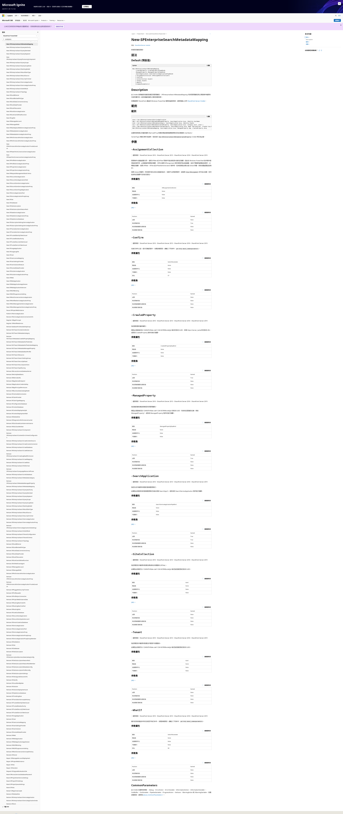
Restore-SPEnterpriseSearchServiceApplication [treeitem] (20, 797)
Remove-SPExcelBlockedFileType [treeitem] (16, 547)
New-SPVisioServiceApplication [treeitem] (15, 271)
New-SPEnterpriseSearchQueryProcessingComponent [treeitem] (20, 58)
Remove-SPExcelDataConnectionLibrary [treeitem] (18, 550)
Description (309, 39)
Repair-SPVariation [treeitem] (12, 768)
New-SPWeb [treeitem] (10, 278)
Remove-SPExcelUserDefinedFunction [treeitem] (17, 560)
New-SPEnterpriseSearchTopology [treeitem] (16, 92)
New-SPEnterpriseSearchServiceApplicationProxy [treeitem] (21, 85)
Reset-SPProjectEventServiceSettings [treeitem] (17, 778)
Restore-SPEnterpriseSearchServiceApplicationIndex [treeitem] (22, 800)
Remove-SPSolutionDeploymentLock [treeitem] (17, 690)
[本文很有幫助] (319, 50)
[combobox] (20, 35)
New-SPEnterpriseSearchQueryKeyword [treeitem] (18, 54)
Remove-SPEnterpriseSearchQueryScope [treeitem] (18, 499)
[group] (171, 124)
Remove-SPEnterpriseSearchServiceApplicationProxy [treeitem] (22, 522)
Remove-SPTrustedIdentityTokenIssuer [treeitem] (17, 703)
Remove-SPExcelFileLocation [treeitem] (14, 557)
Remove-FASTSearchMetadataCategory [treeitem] (18, 333)
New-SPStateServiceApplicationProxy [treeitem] (17, 216)
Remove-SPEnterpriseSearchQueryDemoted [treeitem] (19, 493)
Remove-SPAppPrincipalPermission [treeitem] (16, 387)
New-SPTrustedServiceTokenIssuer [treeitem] (16, 245)
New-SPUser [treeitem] (10, 255)
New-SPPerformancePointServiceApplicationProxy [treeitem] (21, 141)
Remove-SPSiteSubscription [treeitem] (14, 652)
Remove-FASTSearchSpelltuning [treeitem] (16, 368)
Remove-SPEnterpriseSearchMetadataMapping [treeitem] (20, 486)
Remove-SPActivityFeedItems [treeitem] (14, 374)
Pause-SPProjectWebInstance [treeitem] (15, 310)
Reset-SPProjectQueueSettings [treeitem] (15, 784)
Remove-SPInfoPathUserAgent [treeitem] (15, 563)
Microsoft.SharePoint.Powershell (155, 34)
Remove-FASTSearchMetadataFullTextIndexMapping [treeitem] (22, 345)
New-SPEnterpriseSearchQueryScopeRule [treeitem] (18, 66)
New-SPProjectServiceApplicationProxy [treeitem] (17, 170)
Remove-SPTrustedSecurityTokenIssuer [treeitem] (18, 709)
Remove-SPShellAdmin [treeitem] (13, 642)
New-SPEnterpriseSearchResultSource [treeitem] (17, 75)
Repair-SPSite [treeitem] (10, 765)
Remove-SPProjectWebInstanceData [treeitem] (17, 599)
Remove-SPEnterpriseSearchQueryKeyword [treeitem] (19, 496)
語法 (307, 37)
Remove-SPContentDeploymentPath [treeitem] (17, 413)
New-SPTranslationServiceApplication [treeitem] (17, 229)
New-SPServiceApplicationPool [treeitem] (15, 193)
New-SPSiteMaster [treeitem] (11, 203)
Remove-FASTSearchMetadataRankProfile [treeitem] (18, 352)
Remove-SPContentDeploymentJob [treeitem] (16, 410)
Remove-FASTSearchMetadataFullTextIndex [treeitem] (19, 342)
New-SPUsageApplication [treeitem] (14, 248)
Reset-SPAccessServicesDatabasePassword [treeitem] (19, 774)
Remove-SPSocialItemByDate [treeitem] (14, 683)
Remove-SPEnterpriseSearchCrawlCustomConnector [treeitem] (22, 444)
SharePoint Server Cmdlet (196, 101)
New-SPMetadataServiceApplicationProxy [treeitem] (18, 134)
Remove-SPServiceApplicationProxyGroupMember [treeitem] (21, 638)
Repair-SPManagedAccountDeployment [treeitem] (18, 758)
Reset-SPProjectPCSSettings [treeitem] (14, 781)
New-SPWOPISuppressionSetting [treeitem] (16, 294)
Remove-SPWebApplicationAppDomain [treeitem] (18, 742)
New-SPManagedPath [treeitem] (12, 124)
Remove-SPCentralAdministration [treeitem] (16, 394)
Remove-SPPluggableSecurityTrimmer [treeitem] (17, 590)
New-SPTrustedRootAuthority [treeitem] (15, 238)
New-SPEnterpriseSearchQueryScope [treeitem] (17, 62)
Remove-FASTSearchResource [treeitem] (15, 355)
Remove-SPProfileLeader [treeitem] (13, 593)
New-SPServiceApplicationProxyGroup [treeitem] (17, 196)
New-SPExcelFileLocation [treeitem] (13, 108)
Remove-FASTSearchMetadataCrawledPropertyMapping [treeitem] (20, 337)
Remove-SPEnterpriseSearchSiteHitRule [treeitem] (18, 531)
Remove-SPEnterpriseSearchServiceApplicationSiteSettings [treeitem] (21, 527)
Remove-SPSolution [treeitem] (12, 686)
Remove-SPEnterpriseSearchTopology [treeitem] (17, 541)
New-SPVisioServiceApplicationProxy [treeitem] (17, 274)
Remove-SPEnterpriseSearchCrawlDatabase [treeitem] (19, 447)
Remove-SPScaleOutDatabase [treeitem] (15, 612)
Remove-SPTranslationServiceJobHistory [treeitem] (18, 699)
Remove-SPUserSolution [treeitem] (13, 729)
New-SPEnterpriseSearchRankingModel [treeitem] (18, 69)
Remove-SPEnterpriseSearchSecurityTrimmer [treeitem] (19, 516)
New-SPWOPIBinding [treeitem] (12, 291)
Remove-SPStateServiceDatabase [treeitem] (16, 693)
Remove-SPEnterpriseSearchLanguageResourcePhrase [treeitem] (20, 470)
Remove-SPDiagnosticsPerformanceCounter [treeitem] (19, 420)
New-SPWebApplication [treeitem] (13, 281)
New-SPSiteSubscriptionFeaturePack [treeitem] (17, 209)
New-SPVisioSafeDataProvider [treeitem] (15, 268)
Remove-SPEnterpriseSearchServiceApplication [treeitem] (20, 519)
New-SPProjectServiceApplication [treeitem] (16, 167)
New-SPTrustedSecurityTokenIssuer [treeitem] (17, 242)
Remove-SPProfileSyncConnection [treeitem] (16, 596)
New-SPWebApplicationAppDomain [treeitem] (17, 284)
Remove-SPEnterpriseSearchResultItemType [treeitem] (19, 509)
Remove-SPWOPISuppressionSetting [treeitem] (17, 748)
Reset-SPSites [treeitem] (10, 787)
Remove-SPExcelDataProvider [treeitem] (15, 554)
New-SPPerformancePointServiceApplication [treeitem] (19, 137)
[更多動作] (210, 33)
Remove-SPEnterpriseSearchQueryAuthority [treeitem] (19, 490)
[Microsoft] (3, 15)
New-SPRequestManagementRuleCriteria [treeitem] (18, 173)
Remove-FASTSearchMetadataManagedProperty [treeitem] (20, 348)
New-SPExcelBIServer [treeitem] (12, 95)
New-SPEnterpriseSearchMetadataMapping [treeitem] (19, 44)
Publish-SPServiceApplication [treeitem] (15, 313)
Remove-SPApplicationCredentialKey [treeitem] (17, 384)
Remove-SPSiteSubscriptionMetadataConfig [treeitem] (19, 667)
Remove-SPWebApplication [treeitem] (14, 739)
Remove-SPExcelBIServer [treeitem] (13, 544)
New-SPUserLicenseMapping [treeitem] (15, 258)
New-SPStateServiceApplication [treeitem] (15, 212)
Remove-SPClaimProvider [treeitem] (13, 397)
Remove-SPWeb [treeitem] (11, 735)
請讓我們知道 (59, 26)
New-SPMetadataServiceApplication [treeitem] (17, 131)
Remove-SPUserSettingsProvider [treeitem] (16, 725)
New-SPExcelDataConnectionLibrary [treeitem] (17, 102)
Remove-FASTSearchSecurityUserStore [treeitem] (17, 365)
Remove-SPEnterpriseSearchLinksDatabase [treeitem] (19, 474)
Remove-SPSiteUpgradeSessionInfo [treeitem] (17, 677)
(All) (132, 208)
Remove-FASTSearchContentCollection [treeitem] (17, 330)
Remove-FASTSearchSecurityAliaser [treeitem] (17, 361)
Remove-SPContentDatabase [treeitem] (14, 407)
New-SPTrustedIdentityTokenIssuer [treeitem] (16, 235)
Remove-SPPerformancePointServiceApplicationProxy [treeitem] (19, 578)
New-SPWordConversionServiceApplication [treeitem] (19, 297)
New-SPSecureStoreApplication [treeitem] (15, 177)
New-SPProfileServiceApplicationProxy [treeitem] (17, 164)
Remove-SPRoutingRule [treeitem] (13, 609)
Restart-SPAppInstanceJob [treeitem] (14, 791)
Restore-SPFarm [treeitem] (11, 804)
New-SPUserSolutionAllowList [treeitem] (15, 265)
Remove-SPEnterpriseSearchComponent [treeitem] (18, 430)
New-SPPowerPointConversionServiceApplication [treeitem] (20, 152)
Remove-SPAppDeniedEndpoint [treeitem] (15, 381)
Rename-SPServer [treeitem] (11, 755)
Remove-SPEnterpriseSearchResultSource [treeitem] (18, 512)
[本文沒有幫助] (321, 50)
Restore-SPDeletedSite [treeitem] (13, 794)
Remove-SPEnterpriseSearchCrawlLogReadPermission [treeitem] (19, 455)
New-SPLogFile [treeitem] (10, 118)
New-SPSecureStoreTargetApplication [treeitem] (17, 190)
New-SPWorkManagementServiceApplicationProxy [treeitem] (21, 307)
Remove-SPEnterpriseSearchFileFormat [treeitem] (18, 466)
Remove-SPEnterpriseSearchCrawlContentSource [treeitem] (21, 441)
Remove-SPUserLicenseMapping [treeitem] (16, 722)
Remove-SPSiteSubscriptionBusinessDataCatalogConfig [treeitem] (20, 656)
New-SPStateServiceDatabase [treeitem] (15, 219)
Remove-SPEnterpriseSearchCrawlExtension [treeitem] (19, 450)
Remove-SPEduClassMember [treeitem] (15, 426)
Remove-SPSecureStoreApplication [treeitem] (16, 616)
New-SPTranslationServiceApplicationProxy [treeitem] (19, 232)
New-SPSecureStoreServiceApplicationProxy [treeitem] (19, 186)
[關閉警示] (339, 3)
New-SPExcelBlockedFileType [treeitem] (15, 98)
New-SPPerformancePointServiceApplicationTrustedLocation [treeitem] (22, 146)
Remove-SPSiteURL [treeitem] (12, 680)
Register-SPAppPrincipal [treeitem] (13, 320)
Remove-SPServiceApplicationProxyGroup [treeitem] (18, 635)
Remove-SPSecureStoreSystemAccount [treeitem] (17, 619)
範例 (307, 42)
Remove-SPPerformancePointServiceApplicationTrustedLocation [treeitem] (22, 584)
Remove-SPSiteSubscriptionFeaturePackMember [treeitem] (20, 663)
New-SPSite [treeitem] (9, 199)
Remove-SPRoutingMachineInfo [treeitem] (15, 603)
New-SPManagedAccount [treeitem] (14, 121)
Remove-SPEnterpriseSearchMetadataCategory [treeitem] (20, 478)
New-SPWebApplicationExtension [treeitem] (16, 287)
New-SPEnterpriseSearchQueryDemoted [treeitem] (18, 50)
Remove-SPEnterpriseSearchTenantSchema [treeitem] (19, 537)
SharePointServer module (142, 45)
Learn (133, 34)
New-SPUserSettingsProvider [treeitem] (15, 261)
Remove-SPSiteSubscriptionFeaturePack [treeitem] (18, 660)
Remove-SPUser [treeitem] (11, 719)
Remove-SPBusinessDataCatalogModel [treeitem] (17, 391)
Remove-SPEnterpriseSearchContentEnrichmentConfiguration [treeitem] (21, 435)
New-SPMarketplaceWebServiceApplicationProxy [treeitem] (20, 128)
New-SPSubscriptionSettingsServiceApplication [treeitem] (20, 222)
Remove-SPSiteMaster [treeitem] (12, 648)
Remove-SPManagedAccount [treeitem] (15, 567)
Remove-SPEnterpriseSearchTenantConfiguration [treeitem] (21, 534)
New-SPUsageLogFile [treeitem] (12, 251)
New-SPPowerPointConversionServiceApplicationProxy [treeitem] (21, 156)
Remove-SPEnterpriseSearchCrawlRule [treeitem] (17, 462)
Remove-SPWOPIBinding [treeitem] (13, 745)
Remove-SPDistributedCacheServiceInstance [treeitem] (19, 423)
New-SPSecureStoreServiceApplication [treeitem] (17, 183)
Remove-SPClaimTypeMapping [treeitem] (15, 400)
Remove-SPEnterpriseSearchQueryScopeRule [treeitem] (19, 503)
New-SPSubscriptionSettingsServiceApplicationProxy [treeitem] (22, 225)
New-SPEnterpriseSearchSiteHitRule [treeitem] (17, 88)
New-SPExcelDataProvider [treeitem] (14, 105)
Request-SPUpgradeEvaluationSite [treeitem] (16, 771)
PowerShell (140, 34)
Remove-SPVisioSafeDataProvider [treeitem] (16, 732)
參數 (307, 44)
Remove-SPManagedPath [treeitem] (13, 570)
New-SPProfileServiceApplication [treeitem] (16, 160)
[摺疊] (37, 32)
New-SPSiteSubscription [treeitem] (13, 206)
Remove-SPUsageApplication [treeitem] (15, 716)
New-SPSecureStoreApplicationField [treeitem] (17, 180)
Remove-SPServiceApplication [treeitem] (15, 625)
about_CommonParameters (152, 795)
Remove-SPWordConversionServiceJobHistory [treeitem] (19, 752)
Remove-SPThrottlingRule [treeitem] (14, 696)
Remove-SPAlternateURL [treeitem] (13, 378)
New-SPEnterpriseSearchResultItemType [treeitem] (18, 72)
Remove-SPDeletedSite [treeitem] (13, 417)
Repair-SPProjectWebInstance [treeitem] (15, 761)
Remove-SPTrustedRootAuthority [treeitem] (16, 706)
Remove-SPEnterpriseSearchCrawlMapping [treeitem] (19, 459)
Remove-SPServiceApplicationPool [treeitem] (16, 629)
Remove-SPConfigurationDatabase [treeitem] (16, 404)
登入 (339, 15)
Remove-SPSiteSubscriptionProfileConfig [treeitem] (18, 670)
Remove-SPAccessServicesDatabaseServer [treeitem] (18, 371)
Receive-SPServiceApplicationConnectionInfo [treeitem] (19, 317)
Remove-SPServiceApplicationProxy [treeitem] (16, 632)
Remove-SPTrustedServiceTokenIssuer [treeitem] (17, 712)
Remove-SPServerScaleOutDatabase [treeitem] (17, 622)
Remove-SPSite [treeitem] (10, 645)
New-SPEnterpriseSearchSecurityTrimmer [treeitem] (18, 79)
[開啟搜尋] (336, 15)
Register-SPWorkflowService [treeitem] (14, 323)
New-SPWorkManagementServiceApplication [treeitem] (19, 304)
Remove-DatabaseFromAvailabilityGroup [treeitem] (18, 327)
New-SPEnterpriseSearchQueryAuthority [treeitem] (18, 47)
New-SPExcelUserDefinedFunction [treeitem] (16, 115)
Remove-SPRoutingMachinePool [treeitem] (15, 606)
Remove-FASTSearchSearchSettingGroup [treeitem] (18, 358)
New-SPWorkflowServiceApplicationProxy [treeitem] (18, 300)
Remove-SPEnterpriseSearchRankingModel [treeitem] (19, 506)
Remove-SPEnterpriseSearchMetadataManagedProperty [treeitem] (20, 482)
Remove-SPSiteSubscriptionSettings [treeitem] (17, 673)
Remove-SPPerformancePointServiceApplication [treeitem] (20, 573)
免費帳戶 (337, 20)
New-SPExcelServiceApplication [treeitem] (15, 111)
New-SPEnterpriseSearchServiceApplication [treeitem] (19, 82)
